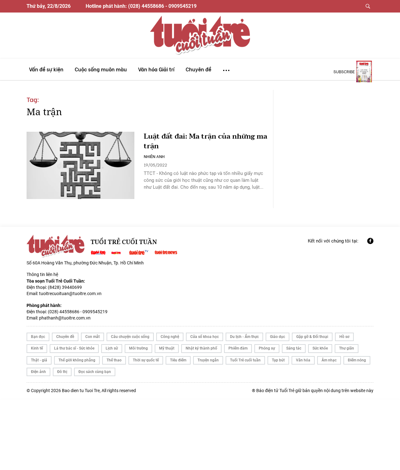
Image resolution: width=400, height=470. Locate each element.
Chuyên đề (65, 337)
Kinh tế (37, 348)
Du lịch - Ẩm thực (244, 337)
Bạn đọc (38, 337)
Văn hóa (303, 360)
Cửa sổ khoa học (204, 337)
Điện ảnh (38, 372)
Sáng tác (293, 348)
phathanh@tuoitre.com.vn (65, 317)
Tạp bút (278, 360)
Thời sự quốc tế (146, 360)
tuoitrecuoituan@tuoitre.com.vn (70, 293)
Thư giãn (346, 348)
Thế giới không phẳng (76, 360)
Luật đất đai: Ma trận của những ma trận (205, 141)
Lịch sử (112, 348)
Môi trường (138, 348)
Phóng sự (267, 348)
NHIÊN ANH (154, 156)
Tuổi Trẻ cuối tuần (245, 360)
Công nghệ (170, 337)
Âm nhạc (329, 360)
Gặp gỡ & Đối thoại (312, 337)
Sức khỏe (320, 348)
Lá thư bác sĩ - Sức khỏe (74, 348)
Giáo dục (277, 337)
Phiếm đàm (238, 348)
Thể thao (114, 360)
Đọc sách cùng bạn (94, 372)
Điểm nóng (357, 360)
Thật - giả (39, 360)
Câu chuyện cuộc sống (130, 337)
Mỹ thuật (166, 348)
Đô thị (62, 372)
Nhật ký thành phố (201, 348)
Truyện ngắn (208, 360)
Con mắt (92, 337)
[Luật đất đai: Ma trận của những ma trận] (80, 165)
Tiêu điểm (178, 360)
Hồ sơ (344, 337)
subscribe (344, 71)
